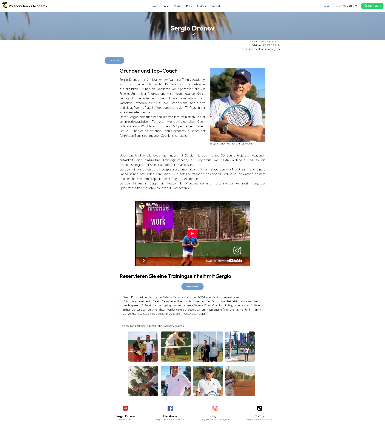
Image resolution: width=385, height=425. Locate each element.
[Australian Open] (240, 346)
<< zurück (114, 60)
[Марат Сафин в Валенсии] (208, 346)
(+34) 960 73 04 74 (270, 45)
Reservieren (192, 286)
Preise (190, 6)
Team (154, 6)
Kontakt (215, 6)
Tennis (165, 6)
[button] (346, 6)
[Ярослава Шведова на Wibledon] (176, 346)
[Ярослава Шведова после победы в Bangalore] (143, 346)
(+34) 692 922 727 (270, 41)
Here (122, 325)
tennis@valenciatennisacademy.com (261, 49)
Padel (177, 6)
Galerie (202, 6)
